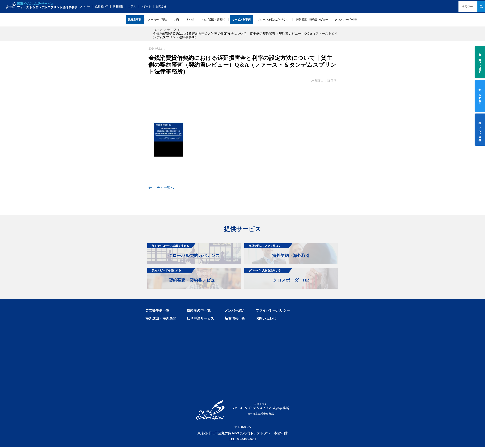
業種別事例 (134, 19)
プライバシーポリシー (273, 310)
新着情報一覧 (235, 318)
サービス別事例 (241, 19)
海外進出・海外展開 (161, 318)
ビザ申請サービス (200, 318)
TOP (156, 30)
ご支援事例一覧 (157, 310)
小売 (176, 19)
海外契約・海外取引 (279, 251)
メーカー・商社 (157, 19)
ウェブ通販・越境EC (213, 19)
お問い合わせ (266, 318)
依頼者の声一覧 (199, 310)
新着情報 (118, 6)
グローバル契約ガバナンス (273, 19)
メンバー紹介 (235, 310)
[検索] (481, 6)
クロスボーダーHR (346, 19)
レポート (146, 6)
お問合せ (161, 6)
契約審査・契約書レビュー (312, 19)
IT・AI (190, 19)
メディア (170, 30)
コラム (132, 6)
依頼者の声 (101, 6)
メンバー (85, 6)
